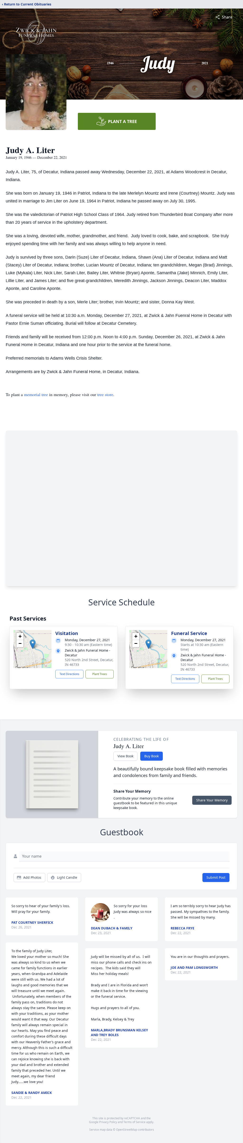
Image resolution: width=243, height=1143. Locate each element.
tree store (105, 394)
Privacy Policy (108, 1122)
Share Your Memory (212, 800)
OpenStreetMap (126, 1130)
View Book (125, 756)
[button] (33, 644)
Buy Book (151, 756)
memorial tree (36, 394)
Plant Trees (99, 674)
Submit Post (215, 877)
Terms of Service (134, 1122)
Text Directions (69, 674)
